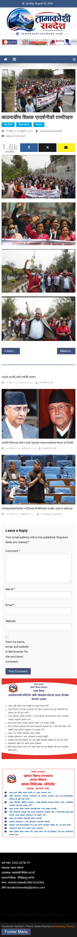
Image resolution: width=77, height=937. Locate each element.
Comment (13, 551)
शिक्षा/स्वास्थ (24, 124)
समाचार (39, 124)
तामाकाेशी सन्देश (46, 382)
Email (10, 605)
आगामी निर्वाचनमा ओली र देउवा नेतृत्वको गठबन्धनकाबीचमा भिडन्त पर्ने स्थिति (37, 442)
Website (11, 621)
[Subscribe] (66, 147)
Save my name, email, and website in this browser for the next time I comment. (17, 651)
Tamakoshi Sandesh (50, 131)
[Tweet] (47, 147)
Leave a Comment (15, 135)
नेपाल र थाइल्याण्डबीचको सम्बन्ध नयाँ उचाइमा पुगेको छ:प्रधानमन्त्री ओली (13, 351)
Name (10, 589)
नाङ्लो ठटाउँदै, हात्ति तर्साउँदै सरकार (19, 377)
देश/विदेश (8, 124)
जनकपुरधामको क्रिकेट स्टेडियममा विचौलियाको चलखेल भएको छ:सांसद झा (37, 508)
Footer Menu (16, 931)
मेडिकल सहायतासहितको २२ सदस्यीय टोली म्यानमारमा (68, 351)
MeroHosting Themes (63, 926)
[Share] (29, 147)
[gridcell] (38, 875)
